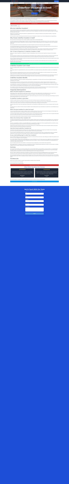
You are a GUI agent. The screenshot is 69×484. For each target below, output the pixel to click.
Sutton (17, 163)
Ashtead (19, 163)
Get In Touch (56, 1)
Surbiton (22, 163)
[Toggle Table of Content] (18, 25)
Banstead (14, 163)
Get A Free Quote (34, 181)
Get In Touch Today (34, 23)
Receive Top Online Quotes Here (34, 165)
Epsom (11, 163)
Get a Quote (34, 13)
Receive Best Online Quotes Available (34, 63)
